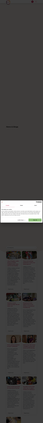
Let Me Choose (21, 220)
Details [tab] (21, 205)
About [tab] (35, 205)
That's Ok (35, 220)
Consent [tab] (7, 205)
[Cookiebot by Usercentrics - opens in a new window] (37, 202)
